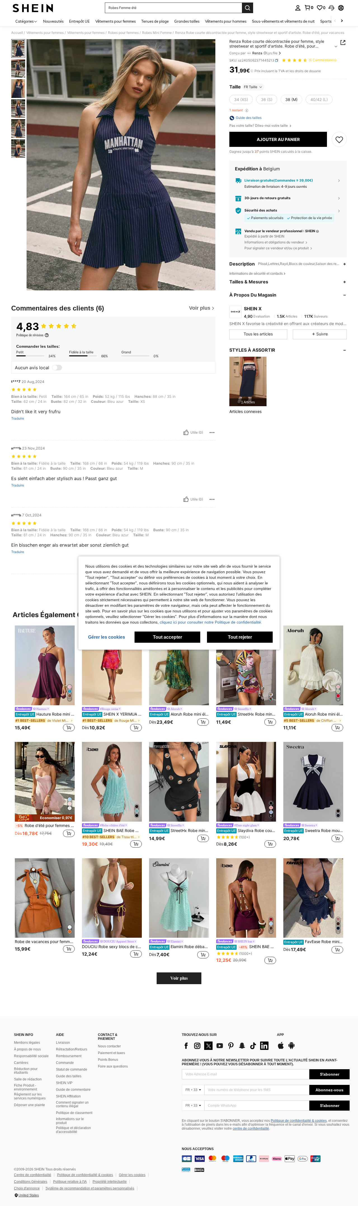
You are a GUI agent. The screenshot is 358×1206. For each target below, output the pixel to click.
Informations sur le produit (70, 1121)
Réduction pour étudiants (25, 1071)
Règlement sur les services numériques (30, 1096)
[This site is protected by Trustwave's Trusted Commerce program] (186, 1170)
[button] (331, 7)
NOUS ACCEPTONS (198, 1149)
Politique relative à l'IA (70, 1182)
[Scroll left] (335, 21)
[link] (309, 7)
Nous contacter (109, 1046)
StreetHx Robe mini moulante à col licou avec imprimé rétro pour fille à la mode (246, 714)
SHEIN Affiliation (68, 1096)
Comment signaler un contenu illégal (72, 1104)
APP (280, 1035)
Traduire (17, 418)
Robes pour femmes (123, 33)
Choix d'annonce (27, 1188)
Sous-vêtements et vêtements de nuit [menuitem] (283, 21)
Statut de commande (71, 1069)
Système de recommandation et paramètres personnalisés (90, 1188)
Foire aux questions (113, 1066)
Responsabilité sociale (31, 1056)
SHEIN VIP (64, 1083)
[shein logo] (33, 8)
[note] (45, 817)
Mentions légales (27, 1043)
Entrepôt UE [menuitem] (79, 21)
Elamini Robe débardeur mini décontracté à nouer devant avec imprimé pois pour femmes (179, 946)
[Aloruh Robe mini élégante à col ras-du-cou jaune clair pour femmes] (179, 665)
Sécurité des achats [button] (260, 210)
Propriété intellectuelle (110, 1182)
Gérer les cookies (132, 1175)
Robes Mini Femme (157, 33)
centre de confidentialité (251, 1128)
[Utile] (186, 432)
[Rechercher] (247, 8)
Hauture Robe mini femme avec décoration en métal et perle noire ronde (45, 714)
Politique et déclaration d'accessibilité (73, 1130)
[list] (226, 1046)
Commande (65, 1063)
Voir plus (179, 978)
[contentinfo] (266, 1158)
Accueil (17, 33)
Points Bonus (108, 1060)
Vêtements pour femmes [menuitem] (115, 21)
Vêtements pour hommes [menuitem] (225, 21)
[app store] (281, 1048)
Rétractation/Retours (71, 1049)
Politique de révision (29, 335)
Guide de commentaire (73, 1090)
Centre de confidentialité (32, 1175)
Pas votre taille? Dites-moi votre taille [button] (259, 126)
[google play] (291, 1048)
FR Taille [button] (250, 87)
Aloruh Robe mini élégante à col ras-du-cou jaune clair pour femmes (179, 714)
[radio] (241, 99)
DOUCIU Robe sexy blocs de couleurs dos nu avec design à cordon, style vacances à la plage (112, 946)
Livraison (63, 1043)
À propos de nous (27, 1049)
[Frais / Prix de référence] (251, 71)
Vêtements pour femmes (45, 33)
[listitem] (248, 381)
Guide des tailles (68, 1076)
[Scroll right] (342, 21)
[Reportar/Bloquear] (212, 432)
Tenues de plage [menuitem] (155, 21)
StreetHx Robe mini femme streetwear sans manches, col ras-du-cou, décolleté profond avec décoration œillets (179, 830)
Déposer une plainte (29, 1105)
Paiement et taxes (111, 1053)
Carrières (21, 1063)
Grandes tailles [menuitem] (186, 21)
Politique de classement (74, 1113)
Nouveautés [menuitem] (53, 21)
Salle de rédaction (28, 1079)
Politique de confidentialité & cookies (299, 1121)
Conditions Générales (30, 1182)
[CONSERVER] (339, 139)
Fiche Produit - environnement (25, 1087)
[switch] (57, 367)
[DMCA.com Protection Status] (199, 1170)
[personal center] (298, 7)
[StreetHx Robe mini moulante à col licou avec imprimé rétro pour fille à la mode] (246, 665)
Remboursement (68, 1056)
